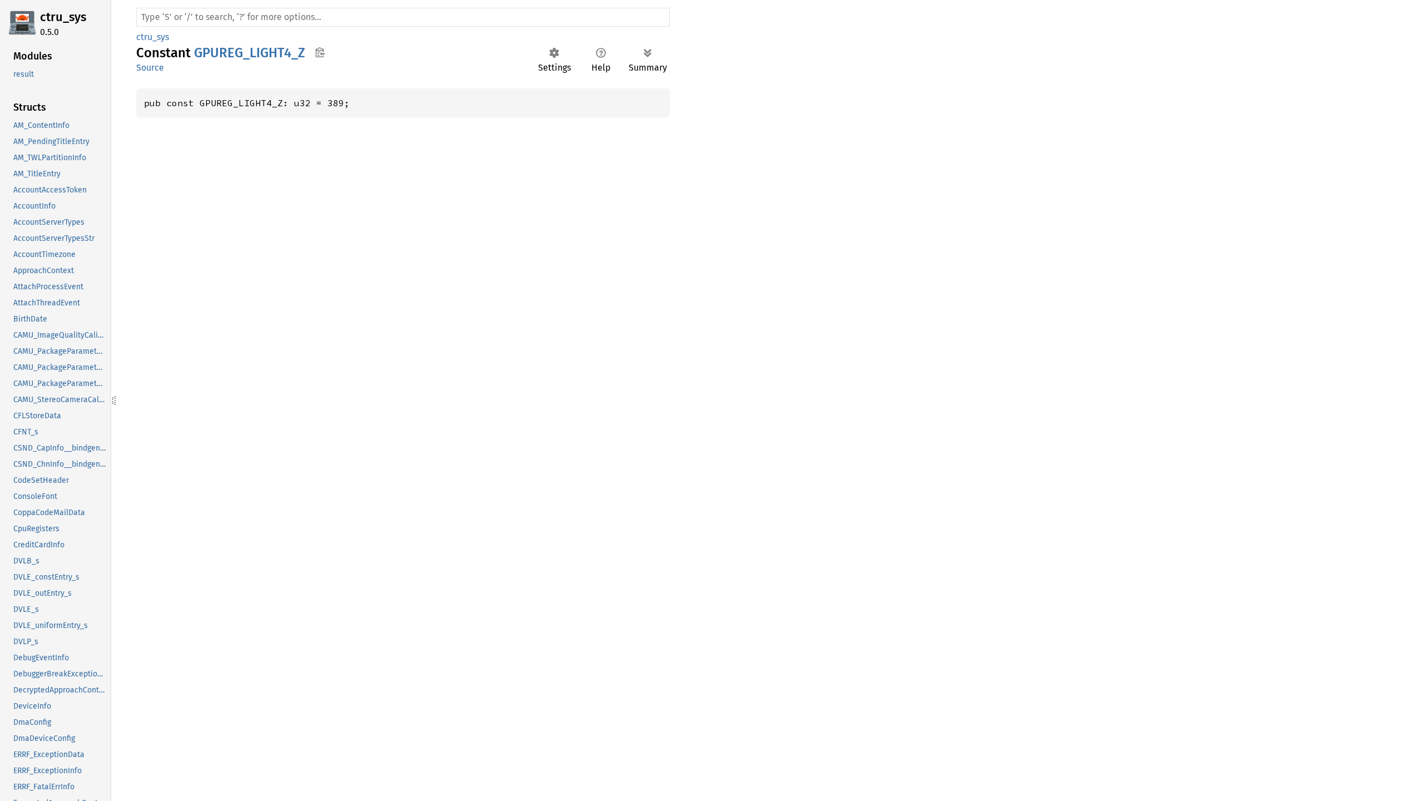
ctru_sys (63, 16)
